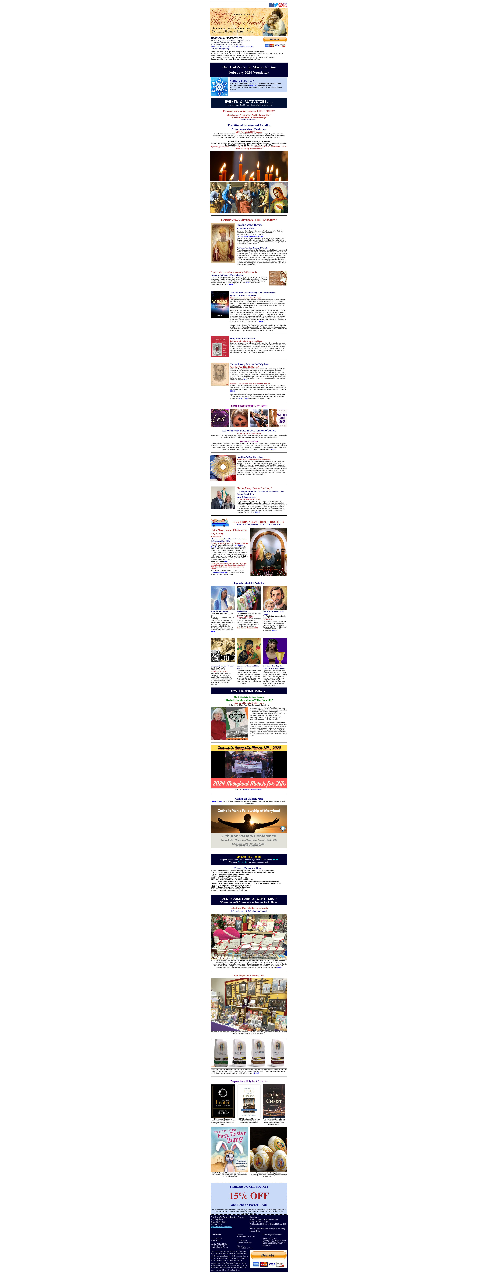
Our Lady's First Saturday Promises (250, 236)
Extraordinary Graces (219, 572)
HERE (247, 283)
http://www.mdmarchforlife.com (252, 789)
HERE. (232, 391)
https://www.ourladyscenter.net (221, 1227)
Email (246, 398)
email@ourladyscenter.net (242, 46)
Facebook (253, 85)
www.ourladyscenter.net (220, 46)
